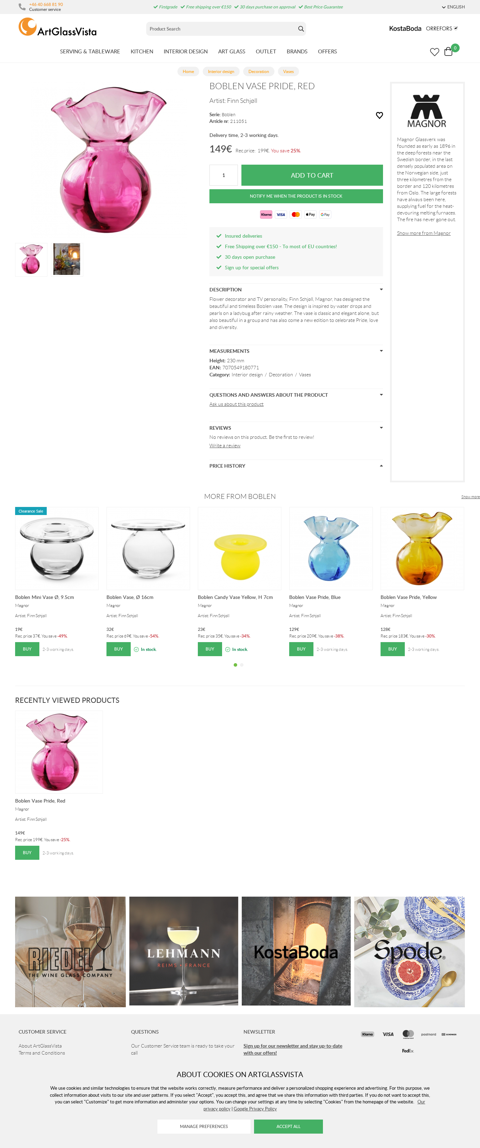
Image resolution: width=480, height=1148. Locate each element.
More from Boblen (240, 496)
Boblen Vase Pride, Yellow (409, 597)
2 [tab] (242, 670)
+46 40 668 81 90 (46, 4)
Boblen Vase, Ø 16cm (130, 597)
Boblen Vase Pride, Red (40, 800)
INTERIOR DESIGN (186, 51)
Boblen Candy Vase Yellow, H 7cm (235, 597)
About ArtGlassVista (40, 1046)
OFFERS (327, 51)
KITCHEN (142, 51)
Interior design (247, 374)
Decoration (281, 374)
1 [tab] (235, 670)
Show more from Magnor (424, 233)
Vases (305, 374)
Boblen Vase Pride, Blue (314, 597)
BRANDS (297, 51)
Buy (27, 649)
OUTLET (266, 51)
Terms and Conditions (42, 1053)
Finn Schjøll (242, 100)
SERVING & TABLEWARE (90, 51)
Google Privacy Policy (255, 1109)
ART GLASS (231, 51)
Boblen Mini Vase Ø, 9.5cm (44, 597)
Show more (470, 497)
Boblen (228, 114)
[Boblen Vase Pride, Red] (31, 259)
